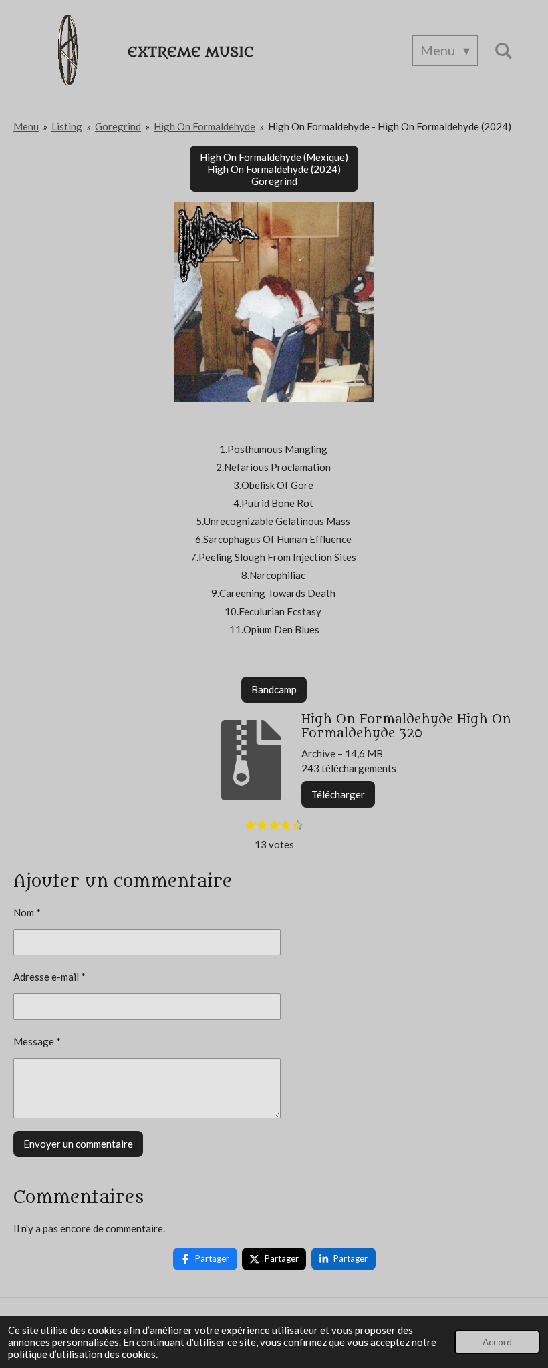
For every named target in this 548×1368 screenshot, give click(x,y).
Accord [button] (497, 1342)
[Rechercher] (503, 50)
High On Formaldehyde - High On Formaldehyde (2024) (389, 126)
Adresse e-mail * (49, 977)
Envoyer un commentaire (78, 1144)
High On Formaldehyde (204, 126)
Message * (37, 1041)
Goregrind (118, 126)
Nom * (27, 912)
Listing (66, 126)
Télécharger (338, 794)
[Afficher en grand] (274, 302)
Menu (26, 126)
